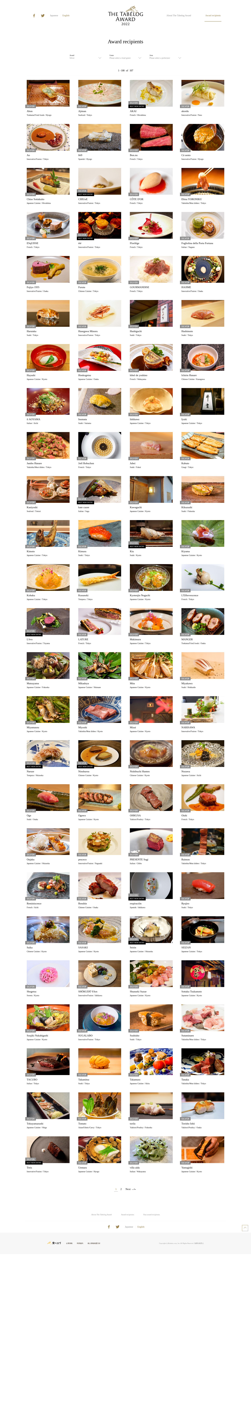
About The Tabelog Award (178, 15)
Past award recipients (151, 1215)
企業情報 (69, 1243)
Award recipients (213, 15)
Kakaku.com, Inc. (174, 1243)
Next (128, 1189)
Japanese (54, 15)
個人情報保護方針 (94, 1243)
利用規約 (80, 1243)
